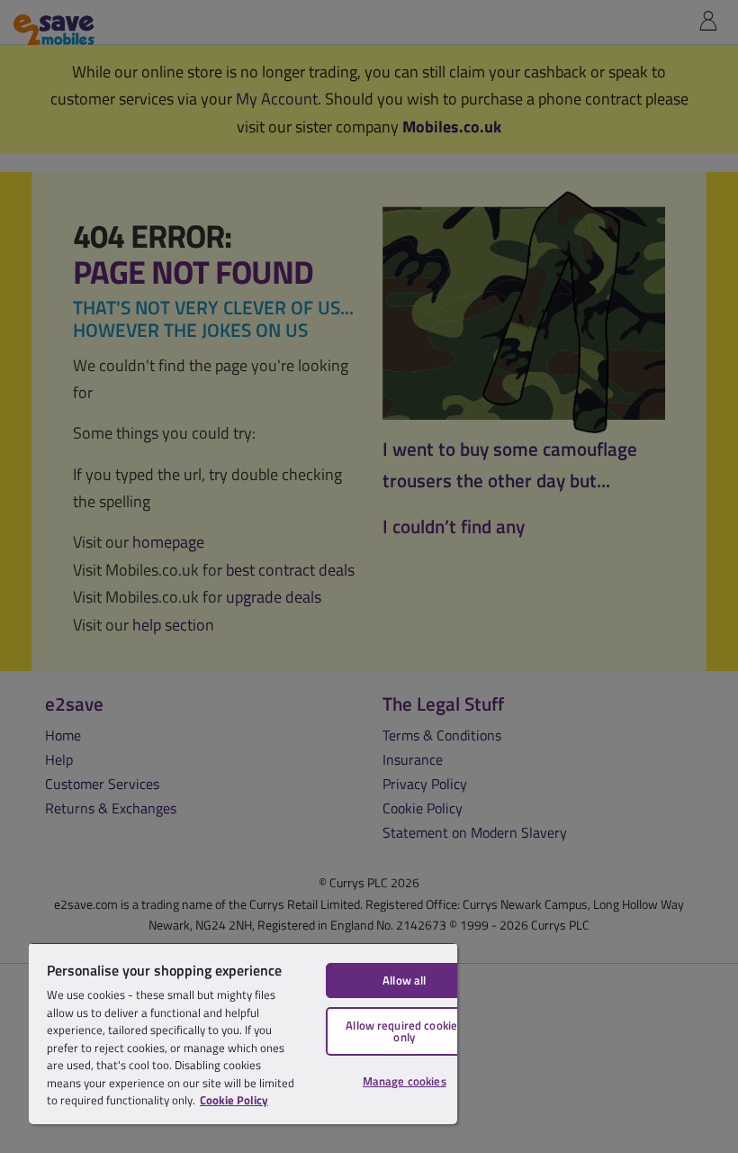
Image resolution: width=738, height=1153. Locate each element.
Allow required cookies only (404, 1031)
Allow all (404, 980)
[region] (243, 1033)
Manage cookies (404, 1081)
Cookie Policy (234, 1100)
